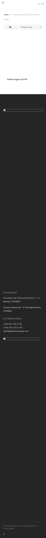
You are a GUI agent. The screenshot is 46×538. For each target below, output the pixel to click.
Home (6, 15)
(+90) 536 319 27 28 (12, 327)
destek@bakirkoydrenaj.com (16, 331)
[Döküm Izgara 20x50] (23, 56)
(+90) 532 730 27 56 (12, 324)
